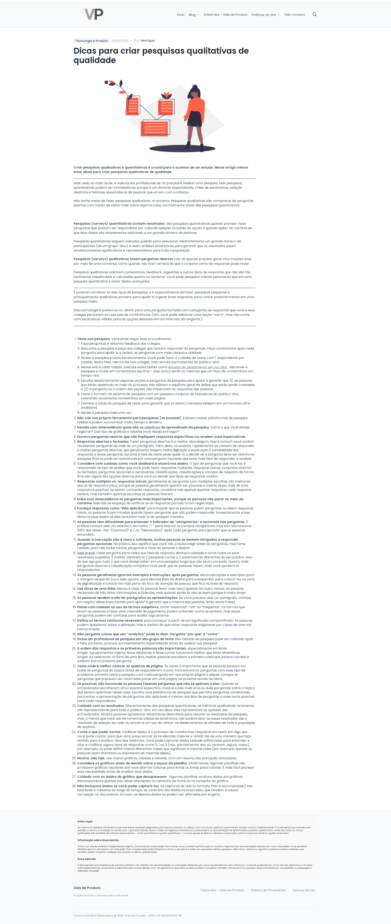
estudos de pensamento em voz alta (197, 367)
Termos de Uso (303, 890)
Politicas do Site (264, 15)
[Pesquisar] (314, 14)
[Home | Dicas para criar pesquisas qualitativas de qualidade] (102, 15)
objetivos (152, 427)
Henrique (148, 40)
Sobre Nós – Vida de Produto (226, 15)
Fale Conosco (294, 15)
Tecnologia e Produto (91, 41)
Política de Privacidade (268, 890)
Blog (192, 15)
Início (181, 15)
